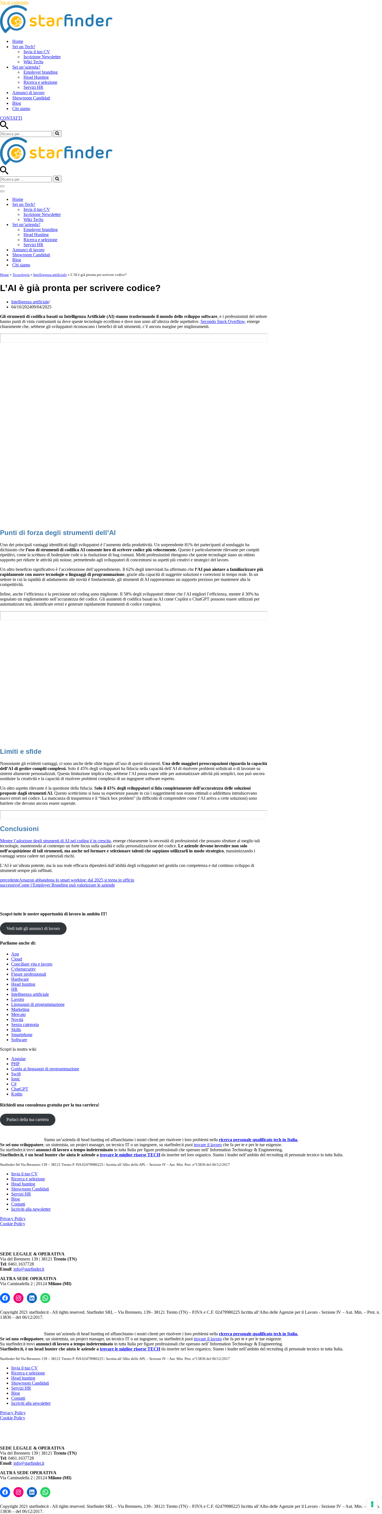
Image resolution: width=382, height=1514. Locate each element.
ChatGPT (19, 1089)
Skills (16, 1029)
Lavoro (17, 999)
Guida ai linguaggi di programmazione (45, 1068)
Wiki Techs (33, 61)
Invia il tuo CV (36, 51)
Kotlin (16, 1094)
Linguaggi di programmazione (38, 1004)
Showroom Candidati (31, 98)
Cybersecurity (23, 969)
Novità (17, 1019)
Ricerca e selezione (40, 82)
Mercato (18, 1014)
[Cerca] (4, 127)
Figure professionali (28, 974)
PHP (15, 1063)
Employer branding (40, 72)
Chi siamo (21, 108)
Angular (18, 1058)
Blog (16, 103)
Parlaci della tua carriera (27, 1119)
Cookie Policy (12, 1223)
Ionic (15, 1078)
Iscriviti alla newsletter (31, 1209)
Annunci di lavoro (28, 92)
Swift (16, 1073)
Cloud (16, 959)
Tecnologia (21, 275)
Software (19, 1039)
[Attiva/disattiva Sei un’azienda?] (98, 224)
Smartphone (21, 1034)
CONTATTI (11, 118)
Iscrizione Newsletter (42, 56)
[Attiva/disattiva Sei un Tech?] (98, 204)
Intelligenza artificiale (50, 275)
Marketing (20, 1009)
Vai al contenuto (14, 2)
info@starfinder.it (28, 1269)
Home (17, 41)
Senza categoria (25, 1024)
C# (13, 1084)
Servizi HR (33, 87)
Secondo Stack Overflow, (223, 321)
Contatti (18, 1204)
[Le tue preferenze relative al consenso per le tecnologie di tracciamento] (372, 1504)
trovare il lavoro (208, 1144)
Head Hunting (36, 77)
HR (14, 989)
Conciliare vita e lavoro (31, 964)
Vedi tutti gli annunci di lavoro (33, 928)
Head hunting (23, 984)
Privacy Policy (13, 1218)
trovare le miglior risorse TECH (130, 1154)
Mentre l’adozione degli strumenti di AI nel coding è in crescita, (56, 840)
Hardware (20, 979)
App (15, 954)
